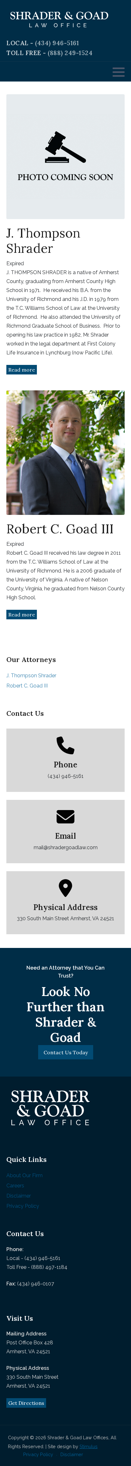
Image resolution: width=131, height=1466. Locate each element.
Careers (15, 1186)
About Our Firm (24, 1175)
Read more (21, 369)
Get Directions (26, 1403)
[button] (119, 72)
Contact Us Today (66, 1052)
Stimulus (88, 1446)
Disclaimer (18, 1196)
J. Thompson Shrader (31, 676)
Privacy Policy (22, 1206)
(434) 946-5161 (57, 43)
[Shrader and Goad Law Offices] (59, 19)
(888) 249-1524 (70, 53)
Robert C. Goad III (27, 686)
